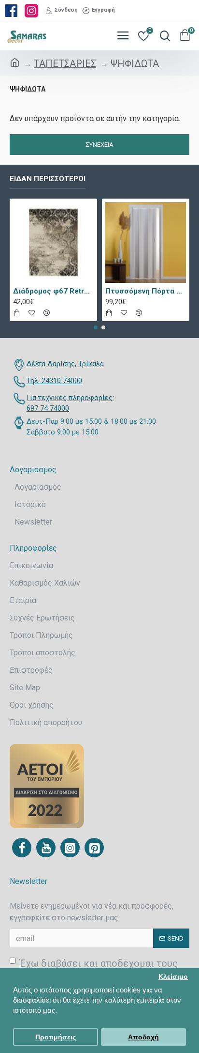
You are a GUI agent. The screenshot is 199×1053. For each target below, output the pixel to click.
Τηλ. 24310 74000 (54, 380)
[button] (96, 327)
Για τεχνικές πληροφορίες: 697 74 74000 (70, 403)
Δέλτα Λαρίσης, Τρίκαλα (65, 363)
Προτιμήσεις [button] (55, 1037)
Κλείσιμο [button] (173, 976)
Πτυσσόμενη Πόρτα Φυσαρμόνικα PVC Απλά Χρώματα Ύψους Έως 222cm (145, 291)
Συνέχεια (99, 144)
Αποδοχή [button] (143, 1037)
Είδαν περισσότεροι (47, 178)
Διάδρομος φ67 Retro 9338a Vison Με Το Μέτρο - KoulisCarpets (53, 291)
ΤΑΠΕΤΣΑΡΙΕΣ (65, 63)
